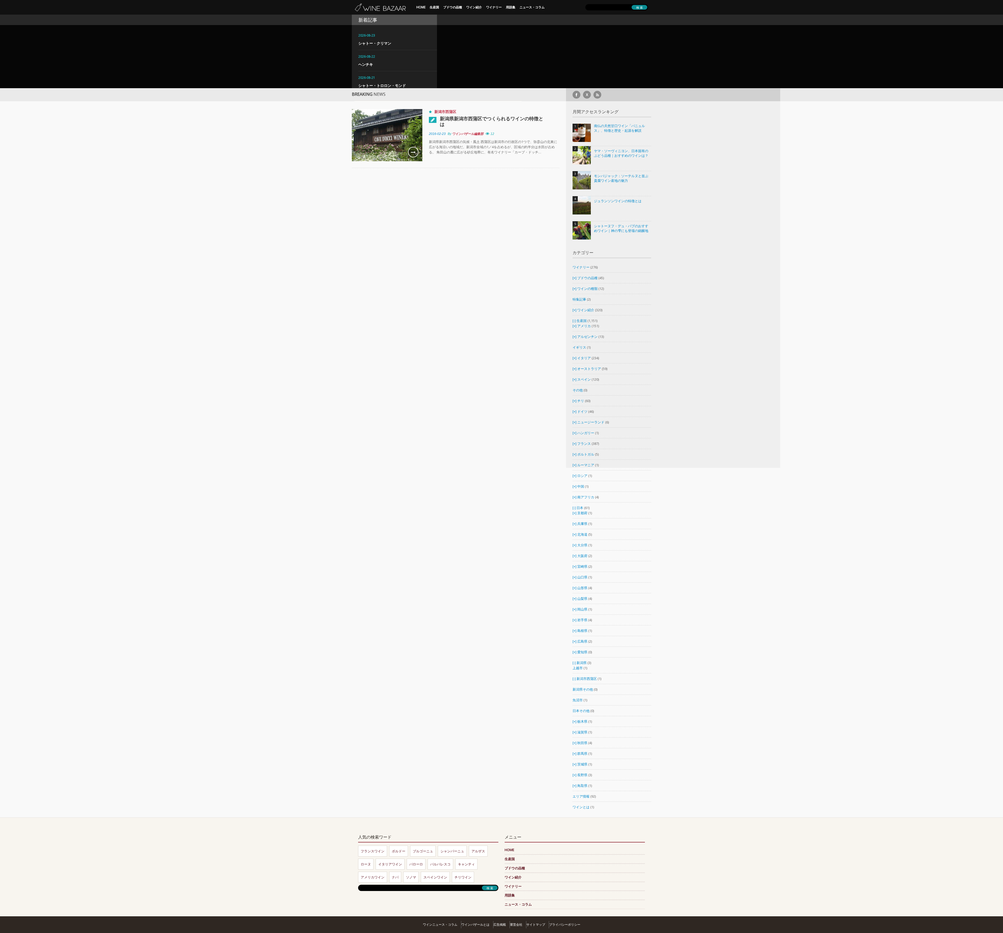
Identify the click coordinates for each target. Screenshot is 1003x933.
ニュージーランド (591, 422)
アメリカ (584, 326)
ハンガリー (586, 432)
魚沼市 (578, 700)
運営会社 (516, 924)
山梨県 (582, 598)
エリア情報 (581, 796)
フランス (584, 443)
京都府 (582, 513)
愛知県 (582, 652)
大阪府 (582, 555)
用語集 (510, 7)
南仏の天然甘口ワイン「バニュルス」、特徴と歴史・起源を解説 (619, 128)
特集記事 (579, 299)
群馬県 (582, 753)
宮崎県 (582, 566)
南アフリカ (586, 497)
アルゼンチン (587, 336)
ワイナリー (494, 7)
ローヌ (366, 864)
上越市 (578, 668)
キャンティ (466, 864)
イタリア (584, 358)
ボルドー (398, 851)
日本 (579, 507)
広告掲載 (499, 924)
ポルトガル (586, 454)
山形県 (582, 587)
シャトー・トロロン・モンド (382, 85)
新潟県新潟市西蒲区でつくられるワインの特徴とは (491, 121)
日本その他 (581, 710)
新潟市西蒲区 (445, 111)
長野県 (582, 775)
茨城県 (582, 764)
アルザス (478, 851)
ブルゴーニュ (423, 851)
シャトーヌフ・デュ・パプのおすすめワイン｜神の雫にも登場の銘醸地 (621, 228)
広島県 (582, 641)
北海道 (582, 534)
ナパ (395, 877)
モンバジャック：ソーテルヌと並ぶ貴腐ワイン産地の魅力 (621, 178)
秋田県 (582, 742)
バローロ (416, 864)
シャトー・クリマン (374, 43)
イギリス (579, 347)
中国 (581, 486)
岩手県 (582, 620)
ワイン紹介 (474, 7)
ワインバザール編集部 (467, 134)
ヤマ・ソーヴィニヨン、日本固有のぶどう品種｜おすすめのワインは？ (621, 153)
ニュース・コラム (532, 7)
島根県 (582, 630)
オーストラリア (589, 368)
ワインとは (581, 807)
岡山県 (582, 609)
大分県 (582, 545)
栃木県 (582, 721)
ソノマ (411, 877)
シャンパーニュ (452, 851)
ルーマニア (586, 465)
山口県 (582, 577)
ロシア (582, 475)
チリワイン (462, 877)
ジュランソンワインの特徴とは (618, 201)
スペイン (584, 379)
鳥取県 (582, 785)
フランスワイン (372, 851)
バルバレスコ (440, 864)
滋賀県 (582, 732)
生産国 (434, 7)
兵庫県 (582, 523)
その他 (578, 390)
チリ (580, 400)
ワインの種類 (587, 288)
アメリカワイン (372, 877)
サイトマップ (535, 924)
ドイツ (582, 411)
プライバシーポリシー (564, 924)
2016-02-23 (437, 134)
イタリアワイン (390, 864)
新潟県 (581, 662)
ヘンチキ (365, 64)
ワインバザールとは (475, 924)
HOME (420, 7)
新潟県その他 (583, 689)
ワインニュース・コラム (440, 924)
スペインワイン (435, 877)
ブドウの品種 (452, 7)
